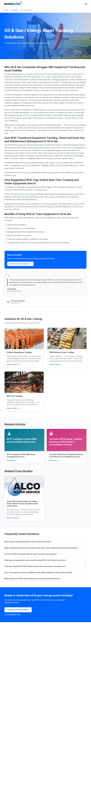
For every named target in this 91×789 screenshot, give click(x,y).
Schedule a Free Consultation (19, 264)
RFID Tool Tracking (15, 396)
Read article (11, 460)
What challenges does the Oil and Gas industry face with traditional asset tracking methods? (41, 548)
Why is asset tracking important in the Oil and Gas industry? (28, 542)
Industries (14, 10)
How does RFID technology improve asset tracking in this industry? (30, 554)
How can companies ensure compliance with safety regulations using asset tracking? (38, 573)
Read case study (12, 518)
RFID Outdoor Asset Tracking (62, 352)
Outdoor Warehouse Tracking (19, 352)
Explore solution (12, 364)
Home (6, 10)
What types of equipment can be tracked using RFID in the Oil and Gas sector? (35, 560)
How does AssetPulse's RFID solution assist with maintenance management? (34, 566)
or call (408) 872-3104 (12, 615)
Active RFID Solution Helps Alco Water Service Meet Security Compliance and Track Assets (22, 503)
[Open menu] (86, 4)
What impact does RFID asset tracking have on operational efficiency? (32, 579)
